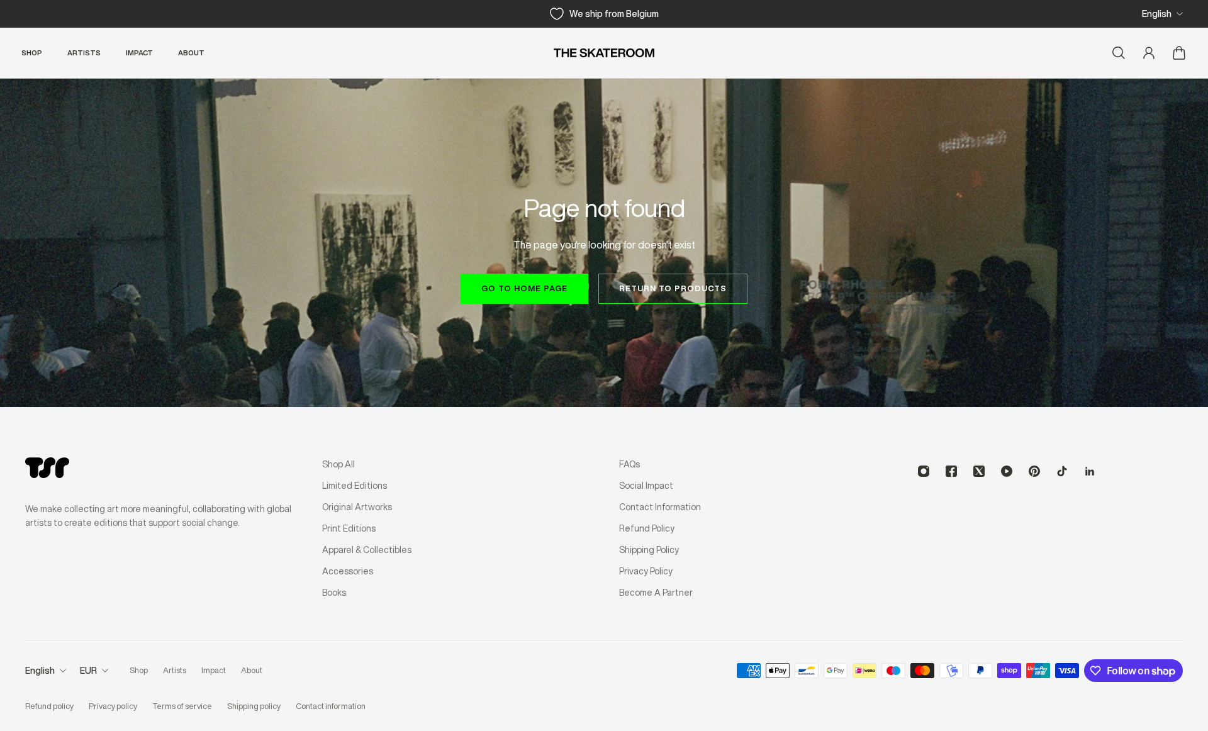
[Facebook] (951, 471)
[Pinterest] (1034, 471)
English (1157, 13)
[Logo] (604, 52)
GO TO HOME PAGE (524, 288)
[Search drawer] (1119, 53)
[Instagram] (923, 471)
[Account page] (1149, 53)
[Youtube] (1007, 471)
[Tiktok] (1062, 471)
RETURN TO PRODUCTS (673, 288)
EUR (88, 670)
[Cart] (1179, 53)
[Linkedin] (1090, 471)
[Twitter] (979, 471)
